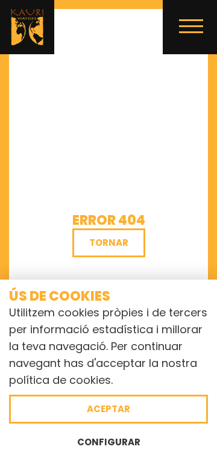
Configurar (108, 442)
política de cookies (60, 379)
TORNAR (108, 242)
